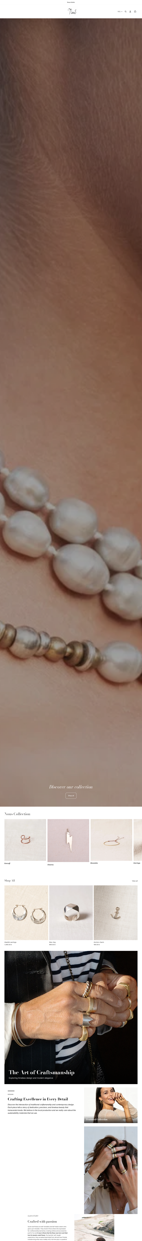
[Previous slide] (7, 912)
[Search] (125, 11)
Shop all (71, 796)
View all (135, 881)
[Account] (130, 11)
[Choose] (45, 937)
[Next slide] (135, 842)
